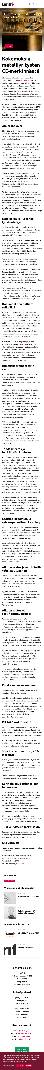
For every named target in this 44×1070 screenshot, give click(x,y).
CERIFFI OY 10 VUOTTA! (28, 933)
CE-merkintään (24, 80)
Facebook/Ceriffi (25, 1033)
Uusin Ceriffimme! (26, 947)
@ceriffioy (25, 1036)
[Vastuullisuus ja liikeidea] (10, 893)
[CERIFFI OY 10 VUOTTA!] (10, 930)
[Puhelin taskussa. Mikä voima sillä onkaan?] (10, 908)
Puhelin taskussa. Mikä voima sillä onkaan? (28, 912)
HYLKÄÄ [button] (28, 1065)
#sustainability (9, 881)
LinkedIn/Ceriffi (24, 1039)
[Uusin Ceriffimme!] (10, 944)
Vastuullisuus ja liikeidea (28, 897)
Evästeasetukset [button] (8, 1065)
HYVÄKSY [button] (20, 1065)
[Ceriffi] (8, 3)
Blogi (9, 46)
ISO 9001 (22, 344)
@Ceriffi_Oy (24, 1031)
